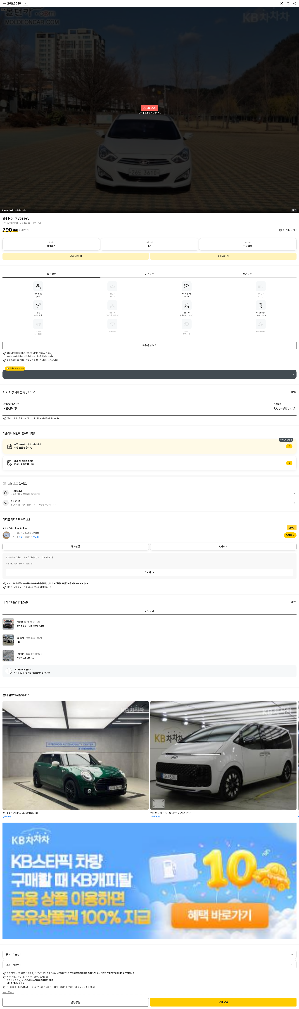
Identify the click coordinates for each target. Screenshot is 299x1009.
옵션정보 (51, 274)
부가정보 (247, 274)
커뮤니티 (149, 611)
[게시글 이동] (149, 624)
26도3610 (17, 3)
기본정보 (149, 274)
